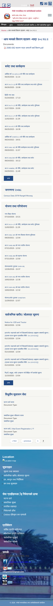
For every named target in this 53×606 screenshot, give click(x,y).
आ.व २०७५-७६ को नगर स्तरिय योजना (17, 277)
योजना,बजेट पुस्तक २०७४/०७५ (15, 298)
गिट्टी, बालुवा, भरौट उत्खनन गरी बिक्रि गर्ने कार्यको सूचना (23, 373)
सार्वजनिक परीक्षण (10, 541)
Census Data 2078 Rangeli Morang (18, 196)
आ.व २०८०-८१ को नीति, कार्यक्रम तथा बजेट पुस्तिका (22, 116)
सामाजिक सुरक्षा (9, 421)
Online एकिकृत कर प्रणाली (15, 514)
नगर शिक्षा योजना (10, 214)
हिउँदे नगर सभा (9, 95)
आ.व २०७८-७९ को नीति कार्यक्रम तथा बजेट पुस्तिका (22, 147)
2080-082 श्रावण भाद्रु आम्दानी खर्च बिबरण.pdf (24, 48)
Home (3, 30)
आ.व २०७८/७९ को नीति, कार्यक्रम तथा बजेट (19, 158)
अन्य (8, 178)
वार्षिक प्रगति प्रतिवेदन (13, 529)
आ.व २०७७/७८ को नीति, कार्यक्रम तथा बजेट (19, 168)
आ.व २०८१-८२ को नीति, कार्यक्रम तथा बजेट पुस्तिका (22, 105)
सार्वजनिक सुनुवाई (11, 537)
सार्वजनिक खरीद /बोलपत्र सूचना (16, 475)
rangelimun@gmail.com (13, 572)
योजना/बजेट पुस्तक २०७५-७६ (15, 266)
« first (14, 441)
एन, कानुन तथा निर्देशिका (14, 479)
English (24, 5)
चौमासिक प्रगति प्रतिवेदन (14, 533)
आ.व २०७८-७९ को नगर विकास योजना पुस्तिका (20, 235)
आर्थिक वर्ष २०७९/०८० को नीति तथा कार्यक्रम (19, 137)
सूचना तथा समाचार (11, 471)
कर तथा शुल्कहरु (10, 483)
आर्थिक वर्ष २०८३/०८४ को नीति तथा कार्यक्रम (19, 74)
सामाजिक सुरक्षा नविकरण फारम (14, 415)
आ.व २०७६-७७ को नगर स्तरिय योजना (17, 245)
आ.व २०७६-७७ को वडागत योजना (16, 256)
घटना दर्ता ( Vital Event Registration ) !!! (19, 429)
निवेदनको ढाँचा (9, 510)
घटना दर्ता (8, 498)
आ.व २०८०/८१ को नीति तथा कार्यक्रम (17, 126)
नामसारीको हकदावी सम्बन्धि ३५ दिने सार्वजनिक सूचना (31, 25)
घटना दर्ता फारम (9, 402)
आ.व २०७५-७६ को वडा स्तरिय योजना (17, 287)
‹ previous (27, 441)
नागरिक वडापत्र (10, 506)
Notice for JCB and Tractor (15, 322)
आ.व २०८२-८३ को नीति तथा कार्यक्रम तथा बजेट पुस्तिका (23, 84)
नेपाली (32, 5)
